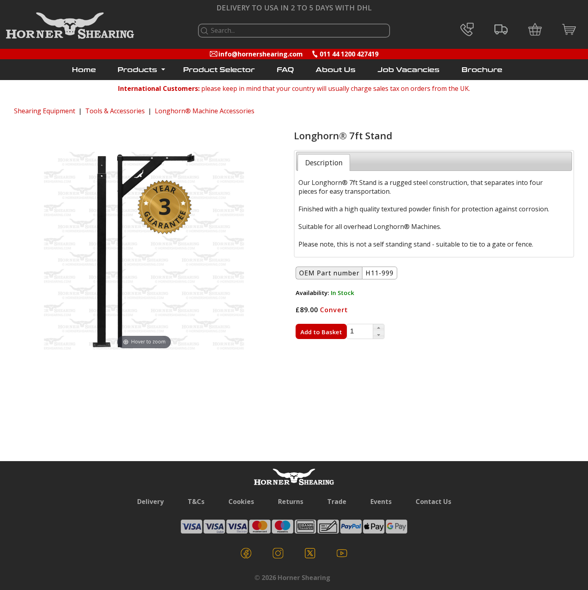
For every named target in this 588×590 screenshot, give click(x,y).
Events (381, 501)
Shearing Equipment (44, 110)
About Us (336, 70)
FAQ (285, 70)
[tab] (324, 162)
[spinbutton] (360, 331)
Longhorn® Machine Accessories (204, 110)
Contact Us (433, 501)
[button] (378, 327)
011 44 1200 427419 (349, 54)
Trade (336, 501)
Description (324, 162)
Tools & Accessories (115, 110)
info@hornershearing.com (260, 54)
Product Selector (219, 70)
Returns (290, 501)
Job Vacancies (409, 70)
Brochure (482, 70)
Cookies (241, 501)
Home (84, 70)
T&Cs (196, 501)
